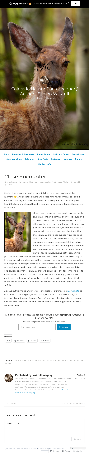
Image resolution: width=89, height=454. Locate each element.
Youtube (68, 159)
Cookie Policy (45, 450)
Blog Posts (42, 159)
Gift (75, 4)
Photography (34, 182)
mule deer (25, 182)
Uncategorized (56, 182)
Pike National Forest (63, 360)
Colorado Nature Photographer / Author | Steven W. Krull (44, 91)
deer (24, 360)
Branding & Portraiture (23, 154)
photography (48, 360)
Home (6, 154)
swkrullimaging (12, 182)
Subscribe (63, 327)
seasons (42, 182)
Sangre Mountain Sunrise (72, 403)
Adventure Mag (14, 159)
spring (48, 182)
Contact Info (44, 164)
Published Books (61, 154)
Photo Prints (43, 154)
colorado (17, 360)
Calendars (30, 159)
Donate (78, 159)
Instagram (56, 159)
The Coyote (10, 403)
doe (29, 360)
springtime (78, 360)
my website (73, 291)
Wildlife (65, 182)
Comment (77, 439)
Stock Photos (79, 154)
